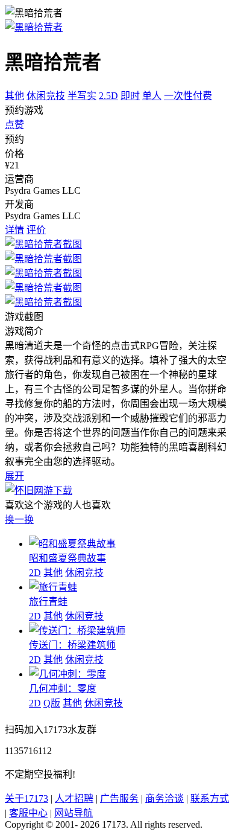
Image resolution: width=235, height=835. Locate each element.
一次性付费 (188, 96)
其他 (14, 96)
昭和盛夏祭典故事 (67, 558)
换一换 (19, 519)
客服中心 (28, 813)
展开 (14, 476)
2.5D (108, 96)
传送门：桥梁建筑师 (72, 645)
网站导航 (73, 813)
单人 (151, 96)
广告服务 (119, 798)
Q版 (51, 703)
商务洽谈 (164, 798)
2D (35, 573)
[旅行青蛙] (53, 587)
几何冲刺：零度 (62, 688)
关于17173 (26, 798)
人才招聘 (74, 798)
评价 (36, 230)
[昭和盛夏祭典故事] (72, 544)
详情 (14, 230)
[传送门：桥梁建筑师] (77, 630)
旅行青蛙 (48, 602)
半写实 (81, 96)
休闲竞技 (46, 96)
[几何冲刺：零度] (67, 674)
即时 (130, 96)
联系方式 (209, 798)
